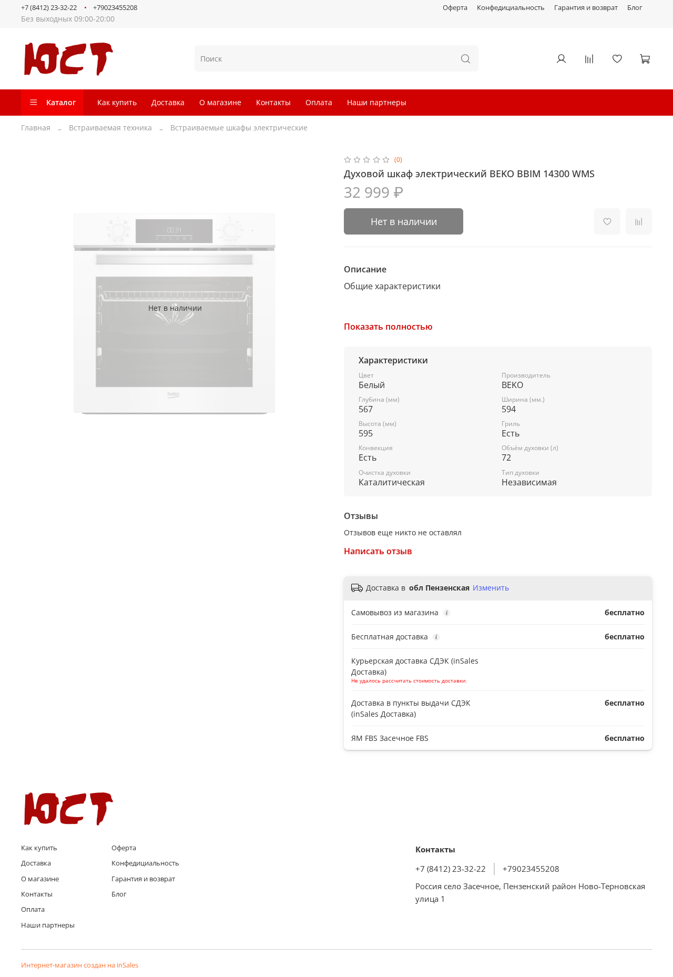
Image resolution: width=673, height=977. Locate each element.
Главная (35, 128)
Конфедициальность (511, 7)
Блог (635, 7)
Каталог (61, 102)
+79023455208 (115, 7)
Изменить (491, 588)
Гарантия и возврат (586, 7)
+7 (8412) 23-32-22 (49, 7)
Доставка (168, 102)
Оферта (455, 7)
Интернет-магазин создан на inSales (79, 965)
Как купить (117, 102)
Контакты (273, 102)
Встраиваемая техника (110, 128)
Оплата (318, 102)
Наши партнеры (376, 102)
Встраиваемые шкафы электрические (239, 128)
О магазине (220, 102)
